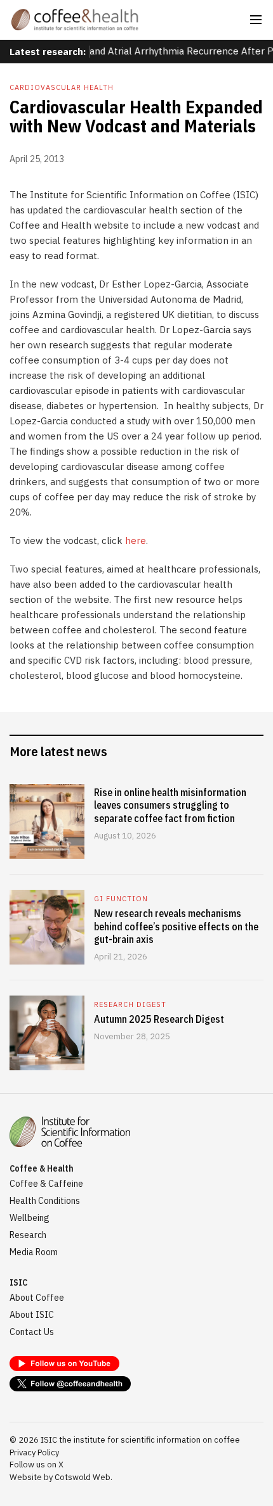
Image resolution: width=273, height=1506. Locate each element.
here (135, 541)
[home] (74, 19)
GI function (121, 898)
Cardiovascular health (62, 87)
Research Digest (130, 1004)
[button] (256, 19)
